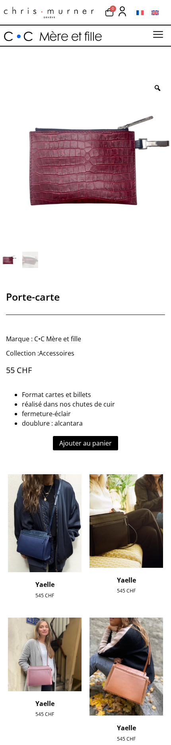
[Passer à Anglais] (155, 13)
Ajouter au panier (85, 443)
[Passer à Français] (140, 13)
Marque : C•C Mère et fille (43, 338)
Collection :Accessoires (40, 353)
